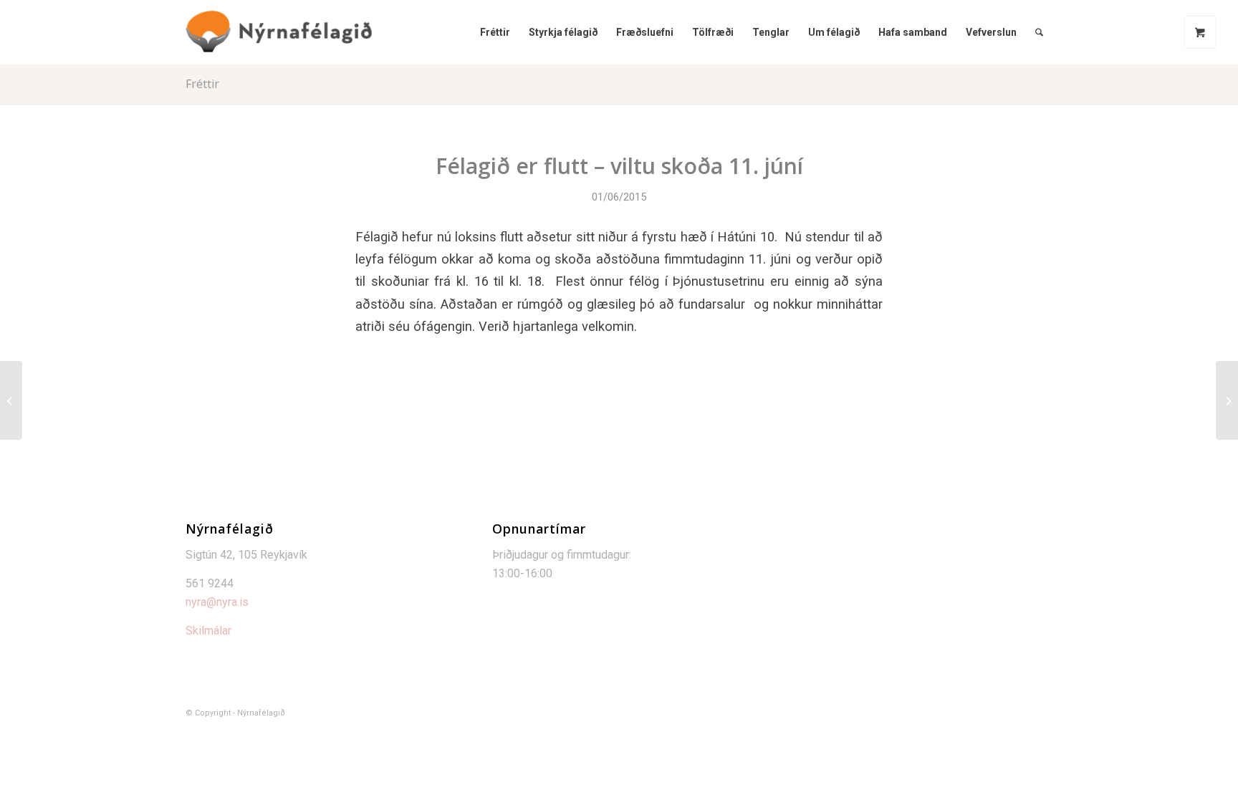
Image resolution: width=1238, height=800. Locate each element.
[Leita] (1039, 32)
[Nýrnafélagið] (279, 32)
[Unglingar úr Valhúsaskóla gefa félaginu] (11, 400)
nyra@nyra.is (217, 602)
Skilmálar (208, 630)
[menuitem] (495, 32)
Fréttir (202, 84)
